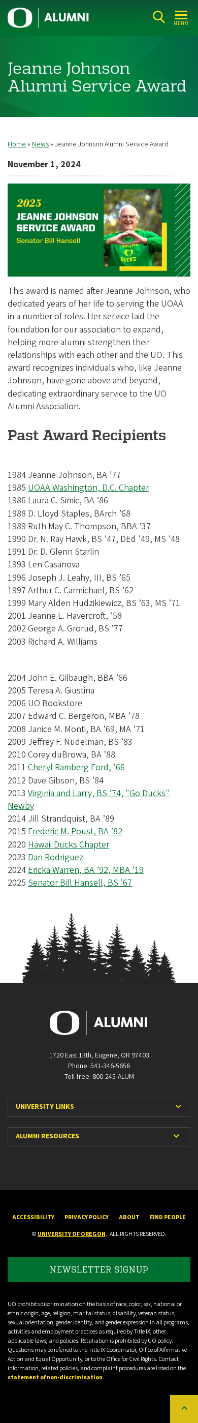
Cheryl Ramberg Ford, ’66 (76, 767)
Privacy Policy (86, 1217)
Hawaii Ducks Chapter (68, 844)
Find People (168, 1217)
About (129, 1217)
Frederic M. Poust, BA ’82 (75, 831)
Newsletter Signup (99, 1269)
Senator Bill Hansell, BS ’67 (80, 882)
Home (17, 144)
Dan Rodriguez (55, 857)
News (40, 144)
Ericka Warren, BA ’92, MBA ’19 (86, 870)
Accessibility (33, 1217)
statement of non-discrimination (55, 1377)
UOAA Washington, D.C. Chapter (88, 487)
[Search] (158, 17)
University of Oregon (72, 1234)
